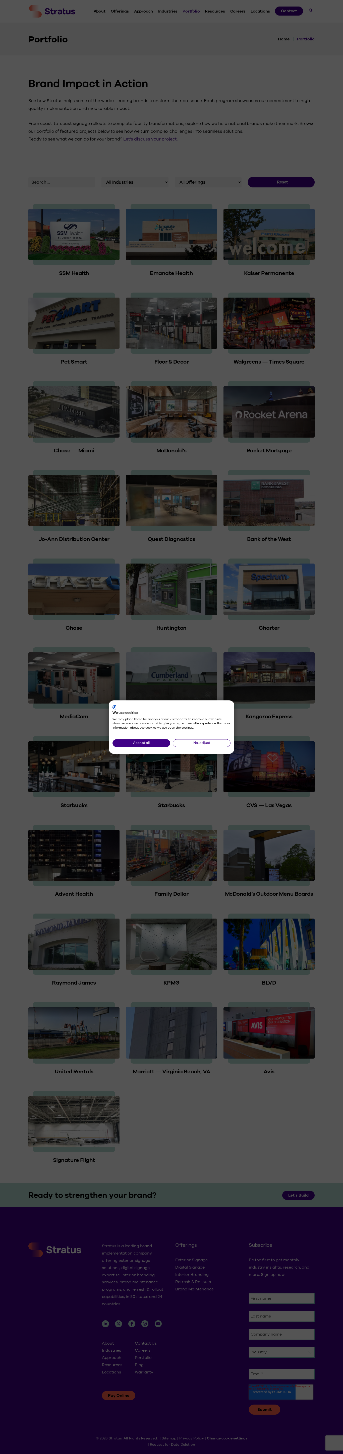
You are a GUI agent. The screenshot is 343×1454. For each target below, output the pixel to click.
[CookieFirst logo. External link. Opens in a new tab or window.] (114, 707)
